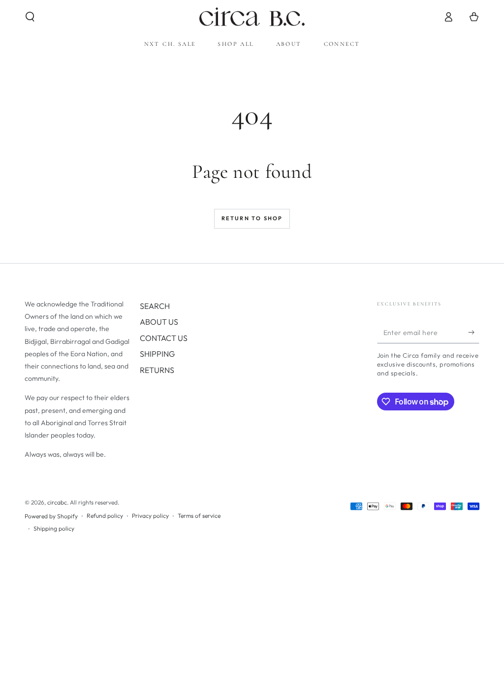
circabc (57, 502)
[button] (30, 17)
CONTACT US (164, 338)
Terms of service (199, 515)
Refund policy (105, 515)
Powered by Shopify (51, 516)
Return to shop (252, 218)
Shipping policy (53, 528)
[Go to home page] (252, 16)
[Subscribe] (473, 332)
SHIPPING (157, 354)
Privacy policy (150, 515)
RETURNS (157, 370)
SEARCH (155, 306)
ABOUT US (159, 322)
